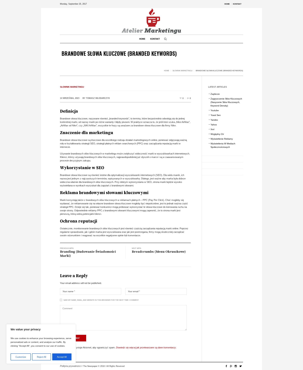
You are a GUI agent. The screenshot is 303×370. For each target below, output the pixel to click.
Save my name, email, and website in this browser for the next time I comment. (101, 300)
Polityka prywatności (70, 366)
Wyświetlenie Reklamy (222, 139)
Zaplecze (215, 94)
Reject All (41, 357)
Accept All (62, 357)
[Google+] (231, 366)
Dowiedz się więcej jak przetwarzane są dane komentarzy (146, 347)
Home (166, 71)
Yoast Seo (216, 115)
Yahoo (214, 124)
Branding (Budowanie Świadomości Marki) (88, 254)
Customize (20, 357)
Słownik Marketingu (182, 71)
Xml (212, 129)
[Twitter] (240, 366)
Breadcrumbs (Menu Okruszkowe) (159, 252)
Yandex (214, 120)
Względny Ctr (217, 134)
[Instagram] (236, 366)
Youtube (215, 110)
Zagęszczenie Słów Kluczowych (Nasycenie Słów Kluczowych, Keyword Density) (226, 102)
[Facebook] (226, 366)
